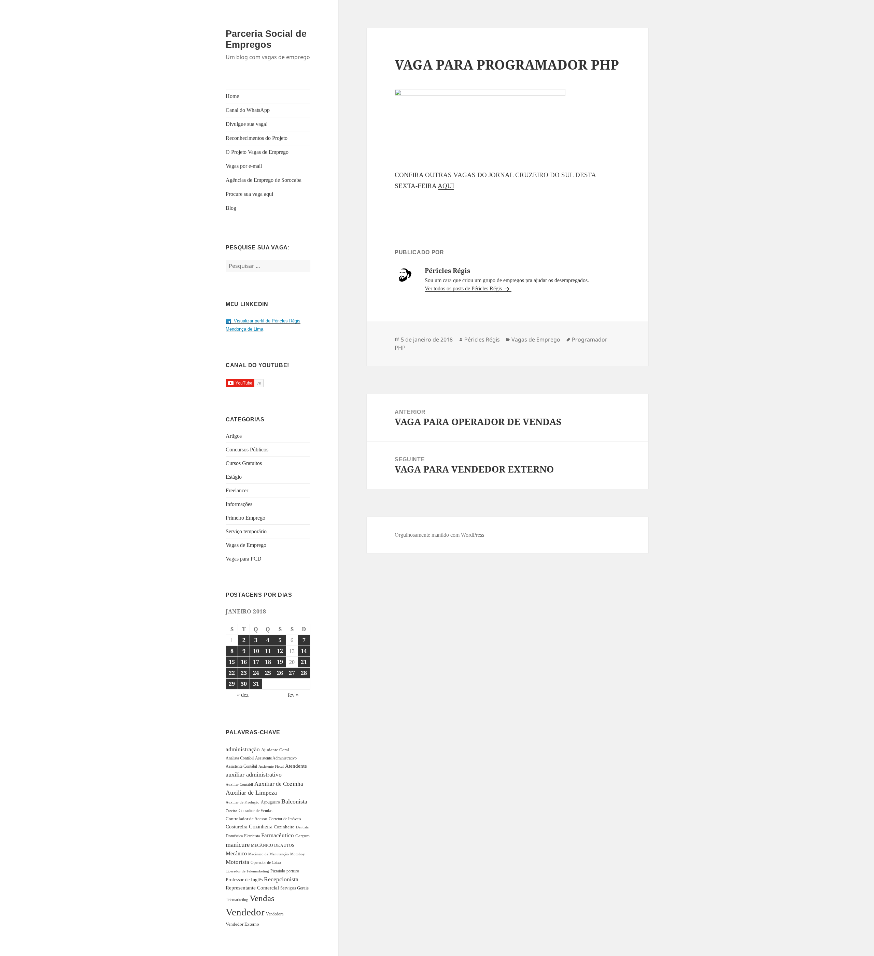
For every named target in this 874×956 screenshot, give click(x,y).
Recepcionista (281, 879)
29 (232, 683)
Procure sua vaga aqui (249, 194)
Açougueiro (270, 802)
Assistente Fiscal (271, 766)
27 (292, 673)
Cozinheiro (284, 827)
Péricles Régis (482, 339)
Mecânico (236, 853)
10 (256, 651)
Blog (231, 208)
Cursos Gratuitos (244, 463)
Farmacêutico (277, 835)
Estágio (234, 477)
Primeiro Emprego (245, 518)
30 (244, 683)
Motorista (237, 862)
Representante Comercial (252, 887)
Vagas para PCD (244, 559)
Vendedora (274, 914)
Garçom (302, 835)
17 (256, 662)
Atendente (296, 766)
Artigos (234, 436)
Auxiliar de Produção (242, 802)
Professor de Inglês (244, 879)
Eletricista (252, 836)
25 (268, 673)
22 (232, 673)
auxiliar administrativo (254, 774)
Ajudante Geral (275, 749)
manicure (238, 844)
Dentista (302, 827)
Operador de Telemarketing (247, 871)
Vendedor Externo (242, 924)
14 (304, 651)
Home (232, 96)
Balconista (294, 801)
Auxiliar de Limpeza (251, 792)
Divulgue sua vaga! (247, 124)
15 (232, 662)
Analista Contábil (240, 758)
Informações (239, 504)
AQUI (446, 185)
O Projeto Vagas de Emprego (257, 152)
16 (244, 662)
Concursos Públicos (247, 449)
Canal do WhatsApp (248, 110)
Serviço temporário (246, 531)
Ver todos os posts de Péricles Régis (464, 288)
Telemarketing (237, 899)
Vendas (262, 898)
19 (280, 662)
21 (304, 662)
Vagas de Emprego (246, 545)
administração (243, 749)
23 (244, 673)
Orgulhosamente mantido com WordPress (439, 535)
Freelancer (237, 490)
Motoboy (297, 854)
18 (268, 662)
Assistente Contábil (241, 766)
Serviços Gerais (294, 888)
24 (256, 673)
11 (268, 651)
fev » (293, 695)
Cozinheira (260, 826)
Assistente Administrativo (276, 758)
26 (280, 673)
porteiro (292, 871)
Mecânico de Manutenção (268, 854)
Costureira (237, 826)
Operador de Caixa (266, 862)
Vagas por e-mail (244, 166)
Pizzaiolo (277, 871)
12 (280, 651)
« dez (243, 695)
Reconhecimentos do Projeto (256, 138)
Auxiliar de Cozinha (278, 783)
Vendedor (245, 912)
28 (304, 673)
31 (256, 683)
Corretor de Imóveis (285, 818)
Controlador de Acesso (246, 818)
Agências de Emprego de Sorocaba (263, 180)
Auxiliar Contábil (239, 784)
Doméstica (234, 836)
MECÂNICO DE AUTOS (272, 845)
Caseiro (231, 811)
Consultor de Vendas (255, 810)
